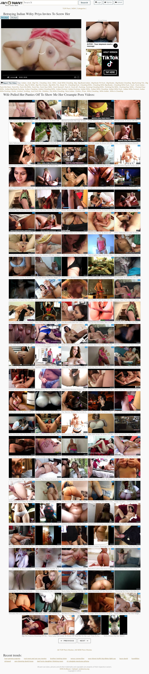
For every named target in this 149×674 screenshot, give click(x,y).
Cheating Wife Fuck (121, 85)
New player (4, 17)
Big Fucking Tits (138, 83)
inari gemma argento (12, 658)
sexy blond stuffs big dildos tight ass (102, 658)
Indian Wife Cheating (99, 89)
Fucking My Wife (111, 87)
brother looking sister (58, 658)
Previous (69, 641)
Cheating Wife (86, 85)
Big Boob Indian (84, 83)
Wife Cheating (92, 91)
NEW (74, 8)
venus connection (77, 658)
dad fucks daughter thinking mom (50, 661)
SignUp (109, 2)
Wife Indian (104, 91)
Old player (14, 17)
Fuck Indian (139, 85)
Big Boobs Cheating (123, 83)
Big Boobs (110, 83)
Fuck (132, 85)
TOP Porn (66, 8)
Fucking (82, 87)
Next (82, 641)
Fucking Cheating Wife (95, 87)
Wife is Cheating (116, 91)
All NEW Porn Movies (83, 650)
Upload (119, 2)
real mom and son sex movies (35, 658)
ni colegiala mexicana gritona (78, 661)
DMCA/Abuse (65, 669)
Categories (81, 8)
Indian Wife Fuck (115, 89)
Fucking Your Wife (127, 87)
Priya (84, 91)
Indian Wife (85, 89)
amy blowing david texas (24, 661)
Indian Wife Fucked (131, 89)
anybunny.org (84, 669)
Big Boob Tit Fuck (98, 83)
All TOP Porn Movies (65, 650)
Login (99, 2)
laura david (123, 658)
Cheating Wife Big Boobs (103, 85)
